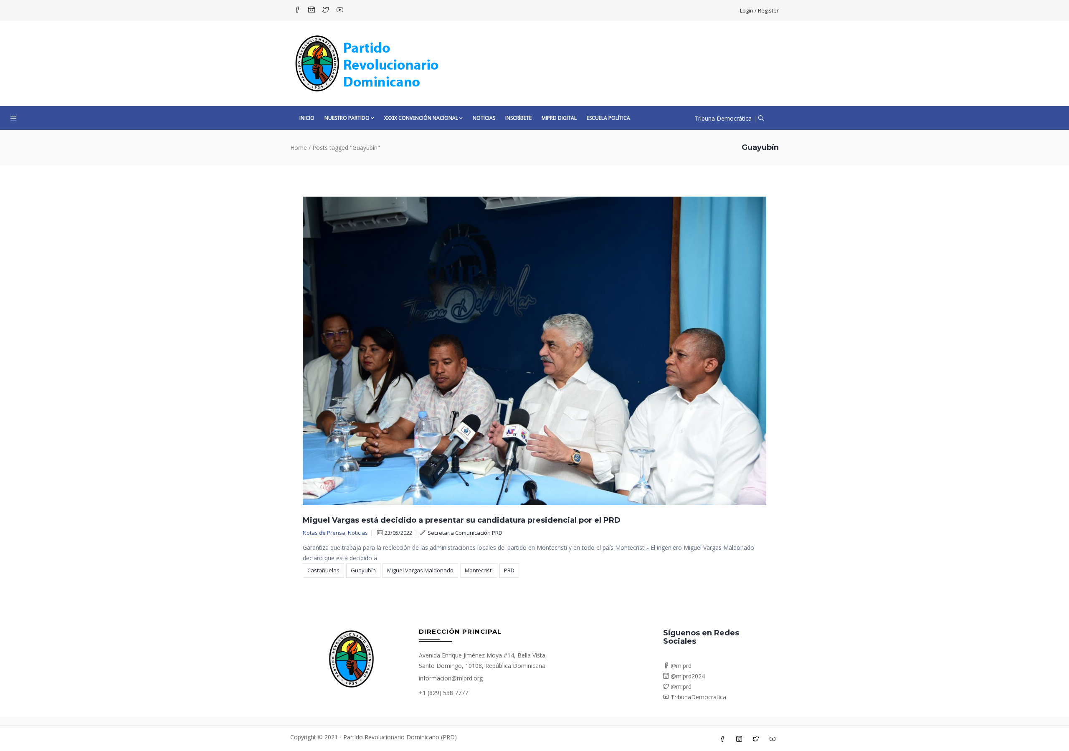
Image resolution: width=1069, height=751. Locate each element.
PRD (509, 570)
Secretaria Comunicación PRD (465, 532)
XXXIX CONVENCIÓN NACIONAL (421, 117)
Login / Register (759, 10)
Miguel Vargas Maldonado (420, 570)
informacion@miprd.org (451, 678)
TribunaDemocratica (697, 697)
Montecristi (479, 570)
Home (298, 148)
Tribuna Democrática (723, 118)
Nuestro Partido (347, 117)
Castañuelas (323, 570)
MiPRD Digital (559, 117)
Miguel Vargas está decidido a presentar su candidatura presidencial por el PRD (462, 520)
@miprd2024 (687, 676)
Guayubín (363, 570)
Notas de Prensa (324, 532)
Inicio (306, 117)
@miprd (680, 666)
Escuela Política (608, 117)
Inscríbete (518, 117)
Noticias (484, 117)
